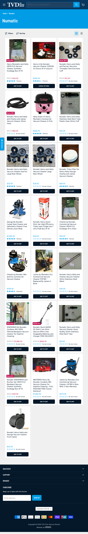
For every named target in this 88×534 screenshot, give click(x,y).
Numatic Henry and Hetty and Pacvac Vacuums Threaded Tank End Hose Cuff (69, 67)
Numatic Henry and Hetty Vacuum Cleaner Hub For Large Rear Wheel (17, 171)
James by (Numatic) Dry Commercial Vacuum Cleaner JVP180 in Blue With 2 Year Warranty (69, 383)
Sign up (37, 498)
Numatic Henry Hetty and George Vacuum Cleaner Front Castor (17, 434)
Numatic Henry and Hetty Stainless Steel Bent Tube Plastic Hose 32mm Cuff (69, 119)
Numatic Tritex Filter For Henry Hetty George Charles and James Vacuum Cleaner (69, 172)
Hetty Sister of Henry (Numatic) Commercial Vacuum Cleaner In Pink (42, 119)
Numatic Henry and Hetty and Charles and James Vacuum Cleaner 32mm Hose (17, 120)
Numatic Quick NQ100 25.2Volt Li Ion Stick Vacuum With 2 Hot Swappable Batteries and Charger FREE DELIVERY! (43, 331)
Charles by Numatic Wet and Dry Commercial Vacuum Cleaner (16, 276)
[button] (2, 144)
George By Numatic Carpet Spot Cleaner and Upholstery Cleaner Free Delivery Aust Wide (17, 225)
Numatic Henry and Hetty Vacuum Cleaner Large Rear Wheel (43, 171)
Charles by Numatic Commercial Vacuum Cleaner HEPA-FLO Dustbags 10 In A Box (67, 225)
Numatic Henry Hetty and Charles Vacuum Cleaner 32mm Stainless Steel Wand (69, 277)
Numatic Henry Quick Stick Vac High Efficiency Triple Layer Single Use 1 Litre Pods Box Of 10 (43, 225)
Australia (43, 509)
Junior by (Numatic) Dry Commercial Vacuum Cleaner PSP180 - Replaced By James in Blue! (42, 279)
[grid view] (76, 33)
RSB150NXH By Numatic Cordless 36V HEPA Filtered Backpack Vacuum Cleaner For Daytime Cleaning (18, 331)
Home (5, 13)
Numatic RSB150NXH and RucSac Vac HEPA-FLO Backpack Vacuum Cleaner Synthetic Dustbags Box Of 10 (17, 384)
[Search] (76, 4)
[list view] (81, 33)
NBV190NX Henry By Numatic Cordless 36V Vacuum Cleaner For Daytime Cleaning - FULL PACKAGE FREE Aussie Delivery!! (43, 385)
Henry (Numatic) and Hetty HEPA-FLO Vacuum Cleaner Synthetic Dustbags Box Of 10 (17, 67)
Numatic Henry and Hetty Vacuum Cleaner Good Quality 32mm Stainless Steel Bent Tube (69, 330)
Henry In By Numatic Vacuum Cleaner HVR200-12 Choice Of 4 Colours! (43, 66)
